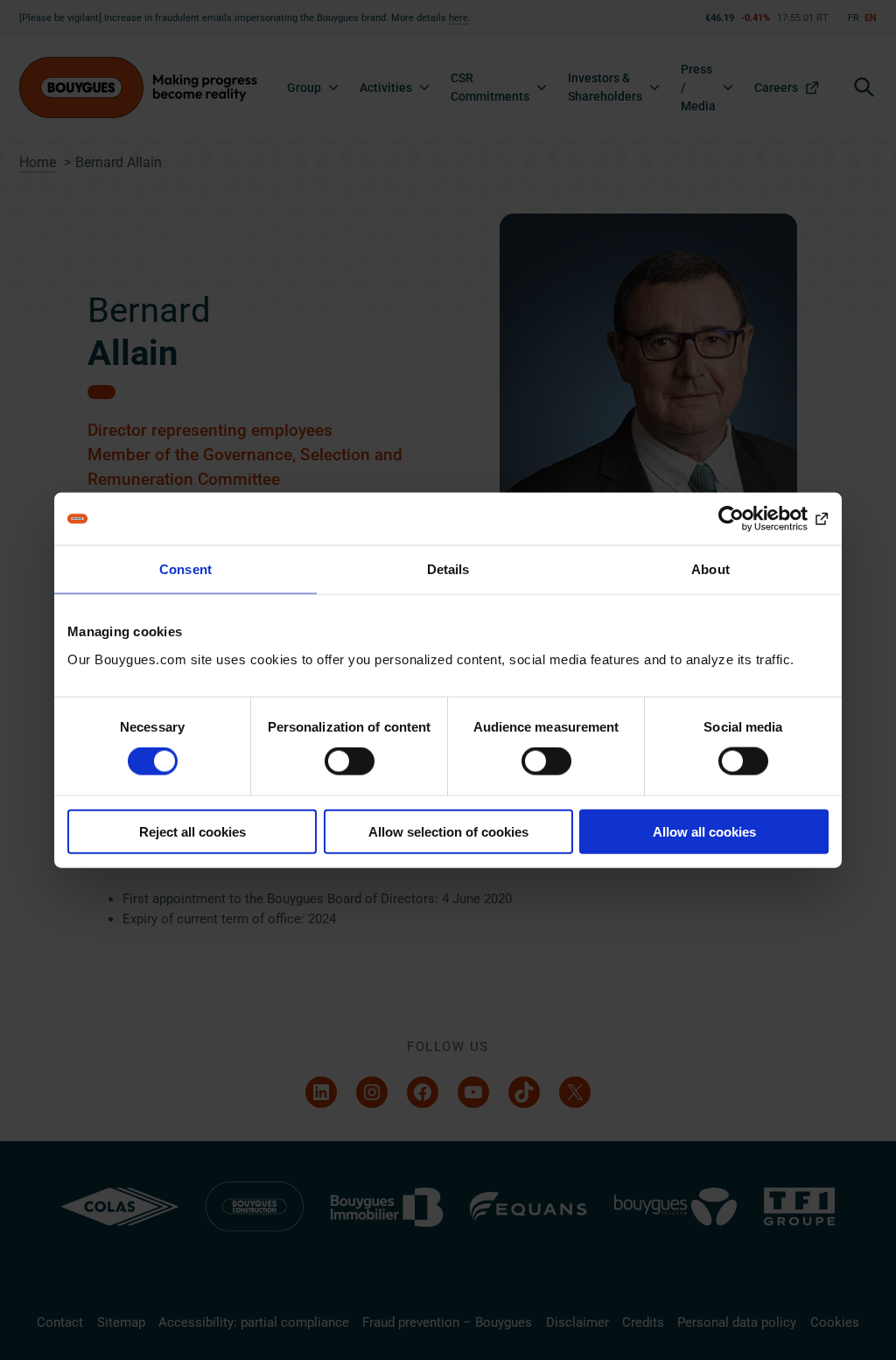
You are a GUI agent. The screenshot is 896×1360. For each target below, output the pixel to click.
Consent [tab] (185, 569)
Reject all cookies (192, 831)
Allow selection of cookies (448, 831)
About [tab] (710, 569)
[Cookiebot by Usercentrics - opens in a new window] (752, 519)
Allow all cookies (704, 831)
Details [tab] (448, 569)
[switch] (349, 761)
